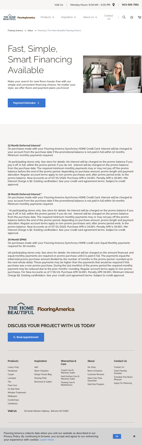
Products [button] (46, 17)
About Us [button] (88, 17)
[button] (124, 17)
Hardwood (12, 371)
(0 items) (139, 17)
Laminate (12, 378)
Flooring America (15, 30)
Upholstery (13, 403)
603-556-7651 (130, 4)
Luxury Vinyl (13, 367)
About (30, 30)
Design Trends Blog (43, 374)
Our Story (92, 367)
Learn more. (47, 439)
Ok (117, 436)
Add (36, 367)
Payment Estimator (24, 102)
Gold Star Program (96, 384)
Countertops (13, 400)
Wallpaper (12, 396)
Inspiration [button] (67, 17)
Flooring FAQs (40, 378)
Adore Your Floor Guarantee (95, 379)
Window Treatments (17, 392)
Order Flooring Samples (120, 372)
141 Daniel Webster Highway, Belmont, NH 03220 (46, 411)
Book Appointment (28, 337)
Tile (9, 382)
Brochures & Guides (43, 382)
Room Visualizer (41, 371)
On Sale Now (13, 389)
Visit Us (58, 4)
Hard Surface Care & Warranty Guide (70, 377)
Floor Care (12, 385)
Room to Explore (95, 371)
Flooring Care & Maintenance (68, 383)
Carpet (11, 374)
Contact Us (108, 17)
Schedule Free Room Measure (123, 378)
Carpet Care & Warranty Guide (68, 371)
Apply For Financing (123, 383)
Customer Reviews (96, 374)
